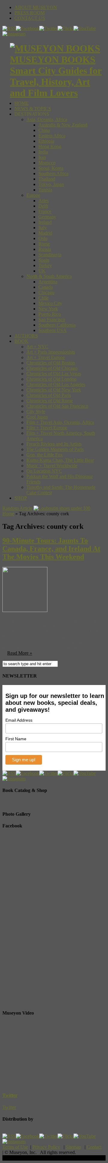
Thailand (46, 178)
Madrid (45, 233)
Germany (47, 216)
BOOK (21, 341)
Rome (44, 243)
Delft (43, 206)
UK (42, 270)
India (43, 151)
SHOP (20, 498)
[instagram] (14, 33)
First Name (15, 738)
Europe (33, 195)
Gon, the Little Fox (44, 454)
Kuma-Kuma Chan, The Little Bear (60, 460)
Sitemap (73, 1146)
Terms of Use (15, 1146)
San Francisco (51, 319)
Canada (45, 287)
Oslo (42, 238)
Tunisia (45, 189)
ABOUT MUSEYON (35, 7)
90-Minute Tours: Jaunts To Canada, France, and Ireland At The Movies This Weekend (51, 549)
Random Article (17, 508)
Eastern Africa (51, 135)
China (44, 130)
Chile (43, 297)
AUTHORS (26, 335)
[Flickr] (66, 28)
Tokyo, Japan (51, 184)
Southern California (57, 324)
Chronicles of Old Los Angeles (55, 384)
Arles (43, 200)
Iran (42, 157)
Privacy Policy (46, 1146)
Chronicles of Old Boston (50, 362)
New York (48, 308)
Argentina (47, 281)
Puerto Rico (49, 314)
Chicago (46, 292)
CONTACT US (29, 18)
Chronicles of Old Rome (49, 400)
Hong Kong (49, 146)
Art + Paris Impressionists (50, 352)
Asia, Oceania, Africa (46, 119)
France (44, 211)
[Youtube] (85, 28)
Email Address (18, 720)
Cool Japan (37, 416)
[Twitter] (48, 28)
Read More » (19, 653)
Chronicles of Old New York (53, 389)
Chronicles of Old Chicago (51, 368)
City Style (35, 411)
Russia (44, 249)
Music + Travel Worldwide (51, 465)
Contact (94, 1146)
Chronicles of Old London (51, 379)
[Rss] (9, 28)
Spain (43, 260)
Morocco (47, 162)
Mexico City (50, 303)
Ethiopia (46, 141)
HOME (21, 103)
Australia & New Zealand (62, 124)
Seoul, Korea (50, 168)
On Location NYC (44, 470)
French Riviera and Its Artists (54, 443)
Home (8, 513)
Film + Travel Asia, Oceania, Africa (60, 422)
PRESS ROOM (29, 12)
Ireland (45, 222)
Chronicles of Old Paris (48, 395)
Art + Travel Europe (45, 357)
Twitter (9, 1095)
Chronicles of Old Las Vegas (53, 373)
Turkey (45, 265)
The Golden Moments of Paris (55, 449)
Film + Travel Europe (46, 427)
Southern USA (52, 330)
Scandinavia (50, 254)
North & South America (49, 276)
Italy (42, 227)
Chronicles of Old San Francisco (57, 406)
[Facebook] (27, 28)
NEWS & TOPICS (32, 108)
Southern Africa (53, 173)
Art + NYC (37, 346)
